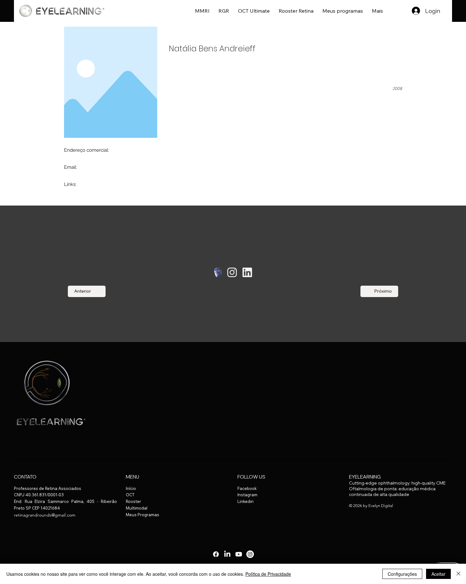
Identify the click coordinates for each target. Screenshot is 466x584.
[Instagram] (250, 554)
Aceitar (438, 574)
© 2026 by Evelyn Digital (371, 505)
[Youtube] (239, 554)
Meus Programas (142, 514)
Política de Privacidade (268, 574)
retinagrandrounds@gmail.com (44, 515)
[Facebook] (216, 554)
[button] (377, 10)
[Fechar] (458, 574)
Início (131, 488)
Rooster (133, 501)
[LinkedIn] (227, 554)
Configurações (402, 574)
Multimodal (136, 508)
